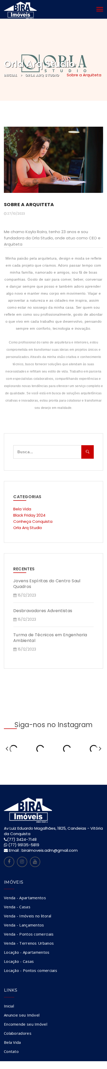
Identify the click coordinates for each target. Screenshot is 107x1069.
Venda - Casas (17, 906)
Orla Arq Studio (42, 75)
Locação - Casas (19, 961)
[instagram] (22, 862)
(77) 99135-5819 (23, 845)
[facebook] (9, 862)
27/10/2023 (15, 213)
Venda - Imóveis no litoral (27, 915)
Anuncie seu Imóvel (21, 1015)
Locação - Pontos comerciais (30, 970)
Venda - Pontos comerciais (29, 934)
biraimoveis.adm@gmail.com (50, 850)
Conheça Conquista (32, 521)
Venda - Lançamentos (24, 925)
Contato (11, 1051)
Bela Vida (22, 509)
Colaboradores (17, 1033)
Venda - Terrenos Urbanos (29, 943)
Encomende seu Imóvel (25, 1024)
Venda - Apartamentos (25, 897)
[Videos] (35, 862)
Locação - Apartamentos (27, 952)
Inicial (10, 75)
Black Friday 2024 (29, 515)
